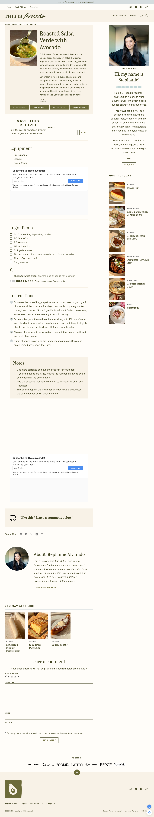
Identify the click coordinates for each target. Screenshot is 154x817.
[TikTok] (146, 7)
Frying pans (20, 155)
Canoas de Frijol (60, 644)
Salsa (33, 24)
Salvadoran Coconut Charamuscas (13, 647)
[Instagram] (130, 7)
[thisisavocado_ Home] (25, 16)
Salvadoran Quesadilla (35, 646)
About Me (129, 165)
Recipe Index (119, 15)
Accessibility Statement (123, 811)
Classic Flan (133, 187)
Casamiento (133, 307)
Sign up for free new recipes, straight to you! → (77, 2)
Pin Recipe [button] (39, 107)
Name (8, 713)
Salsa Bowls (20, 163)
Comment (10, 682)
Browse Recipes (20, 24)
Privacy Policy (108, 811)
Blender (18, 159)
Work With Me (20, 7)
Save (83, 133)
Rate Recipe (59, 107)
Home (7, 24)
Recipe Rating (12, 674)
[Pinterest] (141, 7)
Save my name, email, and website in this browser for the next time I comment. (45, 733)
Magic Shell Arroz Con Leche (136, 237)
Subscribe (34, 7)
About (9, 7)
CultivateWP (145, 811)
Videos (133, 15)
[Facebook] (136, 7)
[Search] (146, 15)
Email (51, 127)
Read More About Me (46, 587)
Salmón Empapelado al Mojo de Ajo (137, 213)
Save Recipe (19, 107)
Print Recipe (79, 107)
